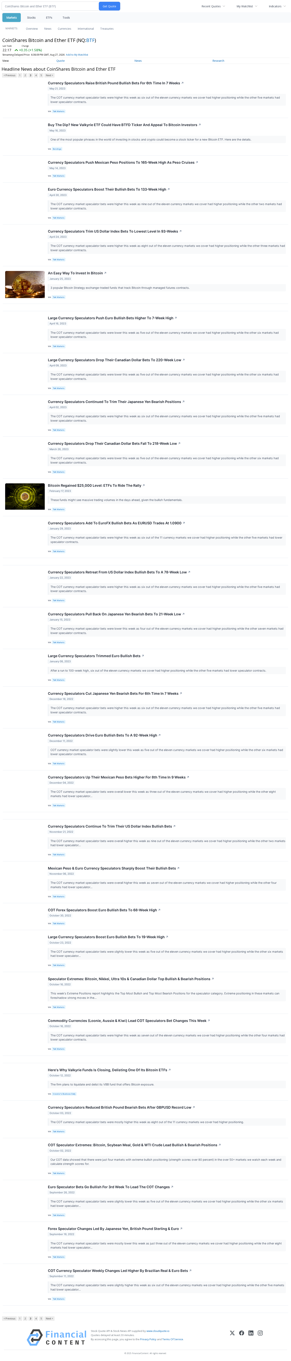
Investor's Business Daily (64, 1094)
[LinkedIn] (251, 1337)
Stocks (31, 17)
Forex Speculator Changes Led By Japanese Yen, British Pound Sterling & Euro (115, 1229)
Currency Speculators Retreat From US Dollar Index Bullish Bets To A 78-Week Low (119, 572)
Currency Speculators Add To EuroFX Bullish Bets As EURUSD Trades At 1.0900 (116, 523)
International (86, 28)
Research (218, 61)
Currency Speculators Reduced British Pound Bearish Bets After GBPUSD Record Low (121, 1107)
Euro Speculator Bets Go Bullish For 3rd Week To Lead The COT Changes (111, 1187)
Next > (49, 75)
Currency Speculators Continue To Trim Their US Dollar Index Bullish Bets (112, 826)
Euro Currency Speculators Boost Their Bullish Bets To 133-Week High (109, 189)
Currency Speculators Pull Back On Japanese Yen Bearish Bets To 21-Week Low (116, 614)
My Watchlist (245, 6)
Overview (32, 28)
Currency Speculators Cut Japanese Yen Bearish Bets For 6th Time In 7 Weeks (115, 693)
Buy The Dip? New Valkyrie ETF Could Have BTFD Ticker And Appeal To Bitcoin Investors (124, 125)
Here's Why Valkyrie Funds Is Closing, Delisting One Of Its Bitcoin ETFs (109, 1070)
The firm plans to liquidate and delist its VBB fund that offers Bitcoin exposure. (102, 1084)
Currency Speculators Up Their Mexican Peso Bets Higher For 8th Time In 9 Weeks (118, 777)
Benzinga (57, 149)
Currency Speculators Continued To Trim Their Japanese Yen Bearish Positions (116, 402)
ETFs (49, 17)
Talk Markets (58, 111)
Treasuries (107, 28)
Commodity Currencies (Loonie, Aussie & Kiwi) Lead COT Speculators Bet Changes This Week (129, 1021)
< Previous (9, 75)
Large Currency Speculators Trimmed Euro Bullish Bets (96, 656)
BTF (90, 40)
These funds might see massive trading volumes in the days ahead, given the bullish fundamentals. (116, 500)
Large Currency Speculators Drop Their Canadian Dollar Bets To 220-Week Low (116, 360)
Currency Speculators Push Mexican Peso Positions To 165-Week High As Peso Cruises (123, 162)
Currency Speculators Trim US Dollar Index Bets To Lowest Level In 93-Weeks (115, 231)
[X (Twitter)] (232, 1337)
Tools (66, 17)
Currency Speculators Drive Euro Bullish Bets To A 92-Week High (104, 735)
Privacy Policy (148, 1339)
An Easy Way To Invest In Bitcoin (77, 273)
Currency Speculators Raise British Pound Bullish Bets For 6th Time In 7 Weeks (116, 83)
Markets (11, 17)
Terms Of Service (172, 1339)
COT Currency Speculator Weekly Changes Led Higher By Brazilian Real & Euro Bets (120, 1271)
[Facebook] (242, 1337)
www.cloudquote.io (157, 1331)
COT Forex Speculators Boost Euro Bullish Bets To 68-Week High (104, 910)
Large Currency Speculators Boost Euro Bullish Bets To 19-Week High (108, 937)
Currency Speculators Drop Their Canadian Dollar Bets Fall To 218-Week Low (114, 443)
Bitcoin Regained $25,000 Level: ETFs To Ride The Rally (96, 485)
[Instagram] (260, 1337)
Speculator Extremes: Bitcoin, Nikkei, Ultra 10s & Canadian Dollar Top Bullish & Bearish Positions (131, 979)
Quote (60, 61)
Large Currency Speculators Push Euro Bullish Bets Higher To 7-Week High (112, 318)
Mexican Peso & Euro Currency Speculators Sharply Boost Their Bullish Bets (114, 868)
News (47, 28)
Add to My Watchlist (77, 54)
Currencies (64, 28)
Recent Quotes (211, 6)
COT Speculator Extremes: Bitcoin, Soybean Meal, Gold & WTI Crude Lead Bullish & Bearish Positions (134, 1145)
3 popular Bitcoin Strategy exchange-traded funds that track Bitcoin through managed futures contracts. (120, 287)
